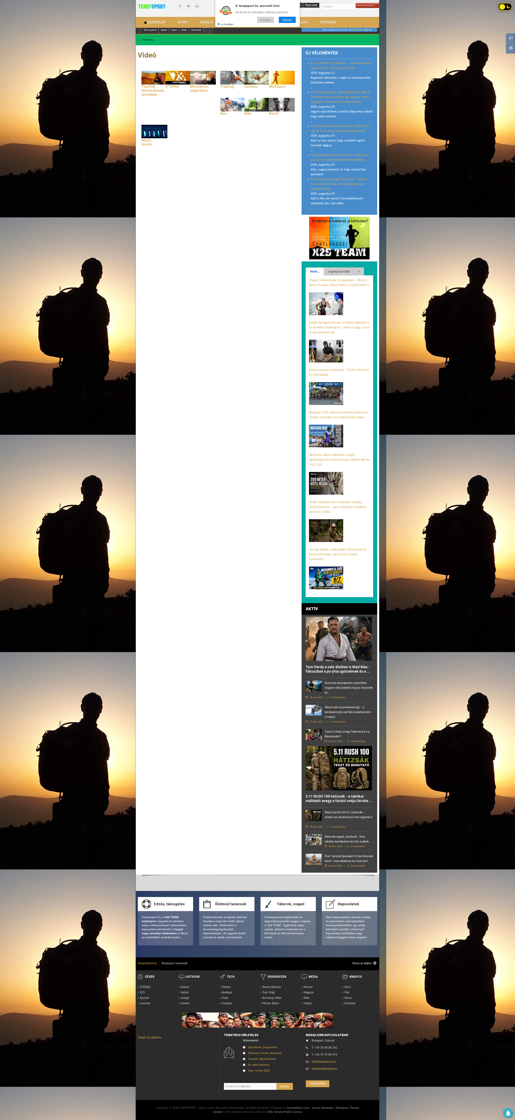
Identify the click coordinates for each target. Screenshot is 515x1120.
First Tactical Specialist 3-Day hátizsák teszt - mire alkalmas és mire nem (349, 859)
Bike (247, 113)
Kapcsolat (311, 5)
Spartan (144, 998)
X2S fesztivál (150, 30)
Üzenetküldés (317, 1083)
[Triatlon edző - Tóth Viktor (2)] (339, 238)
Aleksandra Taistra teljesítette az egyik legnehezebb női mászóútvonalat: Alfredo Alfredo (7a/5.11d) (339, 460)
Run (223, 113)
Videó (184, 30)
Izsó (354, 30)
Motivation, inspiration (199, 89)
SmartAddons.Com (298, 1108)
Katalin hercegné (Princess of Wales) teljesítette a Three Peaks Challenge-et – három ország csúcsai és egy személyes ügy (339, 327)
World (273, 113)
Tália (361, 30)
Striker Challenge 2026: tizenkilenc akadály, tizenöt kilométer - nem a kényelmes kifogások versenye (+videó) (337, 507)
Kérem (287, 20)
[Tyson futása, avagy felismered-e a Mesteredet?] (314, 734)
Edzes (174, 30)
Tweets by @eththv (150, 1037)
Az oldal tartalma (258, 1064)
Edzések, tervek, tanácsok (264, 1053)
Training (227, 87)
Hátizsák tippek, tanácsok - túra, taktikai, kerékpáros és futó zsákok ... (348, 839)
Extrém (185, 1003)
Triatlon (226, 987)
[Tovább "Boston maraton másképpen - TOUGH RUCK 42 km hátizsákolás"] (326, 393)
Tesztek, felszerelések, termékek (153, 91)
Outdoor (251, 87)
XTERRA (172, 87)
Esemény (349, 1003)
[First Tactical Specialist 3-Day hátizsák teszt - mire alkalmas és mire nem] (314, 859)
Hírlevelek (196, 30)
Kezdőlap (148, 39)
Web (306, 998)
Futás (225, 998)
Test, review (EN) (259, 1070)
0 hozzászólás (338, 697)
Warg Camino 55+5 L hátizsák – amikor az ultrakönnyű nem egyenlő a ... (348, 817)
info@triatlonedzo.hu (324, 1068)
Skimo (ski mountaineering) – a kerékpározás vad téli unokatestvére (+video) (348, 712)
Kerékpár (227, 992)
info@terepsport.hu (324, 1061)
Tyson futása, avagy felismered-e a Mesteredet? (347, 734)
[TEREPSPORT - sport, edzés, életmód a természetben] (152, 6)
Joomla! (217, 1112)
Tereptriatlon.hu (147, 963)
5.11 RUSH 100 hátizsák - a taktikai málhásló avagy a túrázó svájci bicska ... (339, 798)
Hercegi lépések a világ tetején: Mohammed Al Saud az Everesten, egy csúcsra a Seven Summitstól (337, 554)
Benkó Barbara (272, 987)
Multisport (277, 87)
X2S (142, 992)
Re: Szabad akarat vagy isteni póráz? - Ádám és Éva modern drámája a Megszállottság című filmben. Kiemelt (340, 184)
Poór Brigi (269, 992)
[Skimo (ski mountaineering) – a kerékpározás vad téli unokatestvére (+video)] (314, 710)
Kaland (185, 987)
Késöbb (266, 20)
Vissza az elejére (362, 963)
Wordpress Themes (347, 1108)
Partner (308, 987)
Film (347, 992)
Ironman (145, 1003)
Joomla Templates (322, 1108)
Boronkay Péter (272, 998)
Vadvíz (184, 992)
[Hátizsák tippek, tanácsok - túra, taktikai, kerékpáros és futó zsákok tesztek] (314, 839)
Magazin (309, 992)
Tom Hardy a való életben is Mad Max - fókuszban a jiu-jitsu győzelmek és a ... (338, 669)
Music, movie (146, 142)
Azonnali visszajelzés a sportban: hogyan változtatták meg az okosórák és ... (349, 687)
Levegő (185, 998)
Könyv (348, 998)
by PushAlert (227, 24)
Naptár (164, 30)
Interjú (308, 1003)
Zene (347, 987)
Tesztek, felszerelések (262, 1058)
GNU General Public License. (284, 1112)
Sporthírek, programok (262, 1047)
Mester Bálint (271, 1003)
